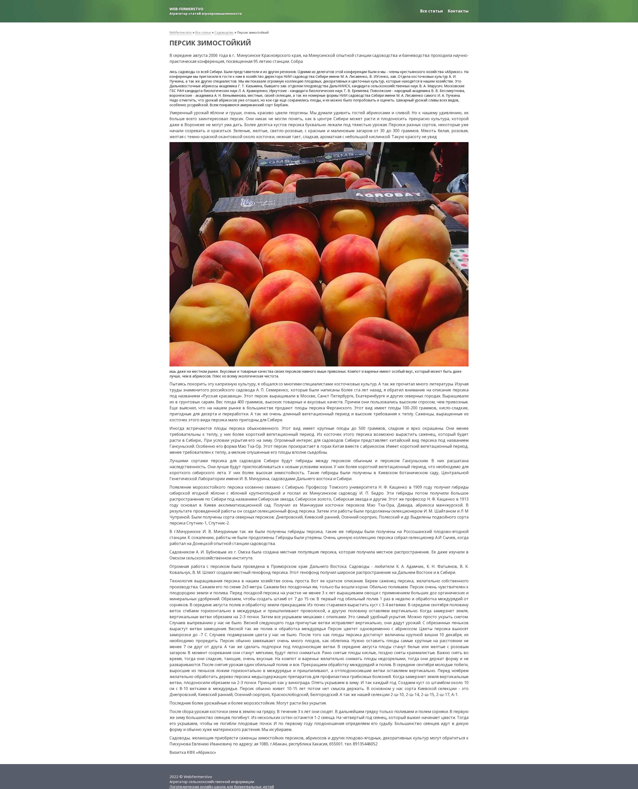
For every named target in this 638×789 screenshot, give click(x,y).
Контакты (458, 11)
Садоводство (224, 32)
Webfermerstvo (180, 32)
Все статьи (431, 11)
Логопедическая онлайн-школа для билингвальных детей (221, 786)
